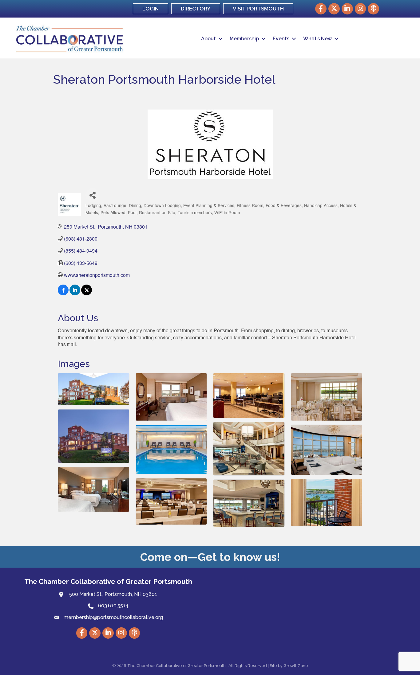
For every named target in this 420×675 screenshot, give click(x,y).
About (208, 39)
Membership (244, 39)
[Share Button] (92, 195)
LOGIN (150, 9)
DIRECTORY (196, 9)
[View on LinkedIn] (74, 293)
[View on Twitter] (86, 293)
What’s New (317, 39)
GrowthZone (295, 665)
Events (281, 39)
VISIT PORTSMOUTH (258, 9)
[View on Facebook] (63, 293)
